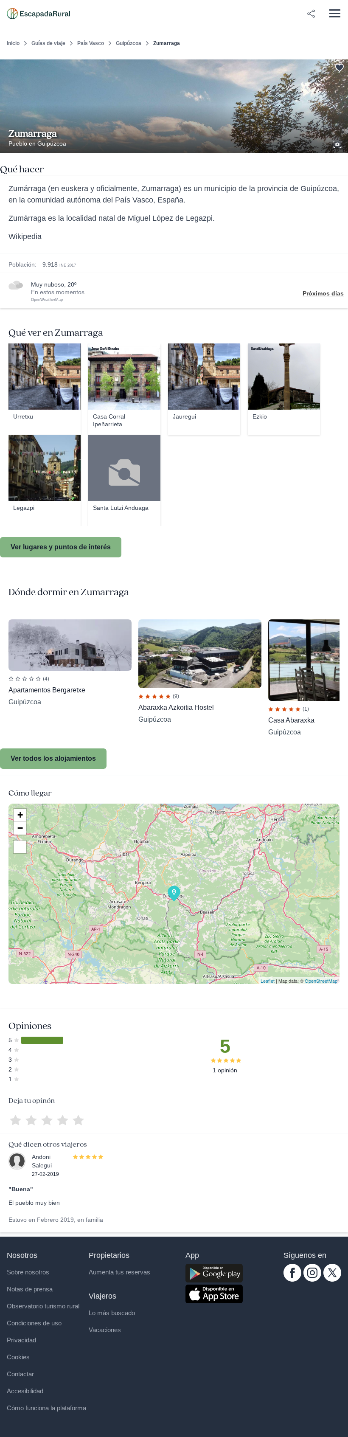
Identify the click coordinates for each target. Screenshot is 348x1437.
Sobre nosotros (28, 1272)
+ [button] (20, 815)
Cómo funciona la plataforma (46, 1408)
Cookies (18, 1357)
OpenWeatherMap (47, 300)
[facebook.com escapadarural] (292, 1279)
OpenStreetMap (321, 980)
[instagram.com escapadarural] (312, 1279)
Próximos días (323, 293)
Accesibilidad (25, 1391)
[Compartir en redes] (311, 13)
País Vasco (90, 43)
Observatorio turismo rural (43, 1306)
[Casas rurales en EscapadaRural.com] (38, 13)
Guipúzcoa (128, 43)
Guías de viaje (48, 43)
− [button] (20, 828)
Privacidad (21, 1340)
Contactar (20, 1374)
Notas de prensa (30, 1289)
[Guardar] (338, 66)
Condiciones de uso (34, 1323)
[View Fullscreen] (20, 847)
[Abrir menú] (334, 13)
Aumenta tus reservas (119, 1272)
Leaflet (268, 980)
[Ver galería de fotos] (338, 143)
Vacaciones (105, 1329)
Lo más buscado (112, 1312)
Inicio (13, 43)
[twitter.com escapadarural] (332, 1279)
